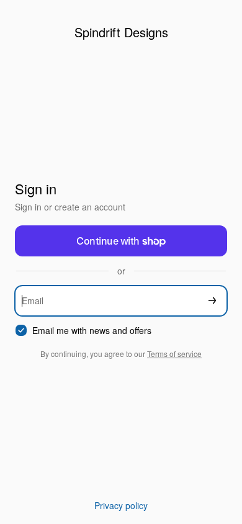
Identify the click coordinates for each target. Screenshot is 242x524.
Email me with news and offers (91, 331)
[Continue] (212, 301)
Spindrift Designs (121, 32)
